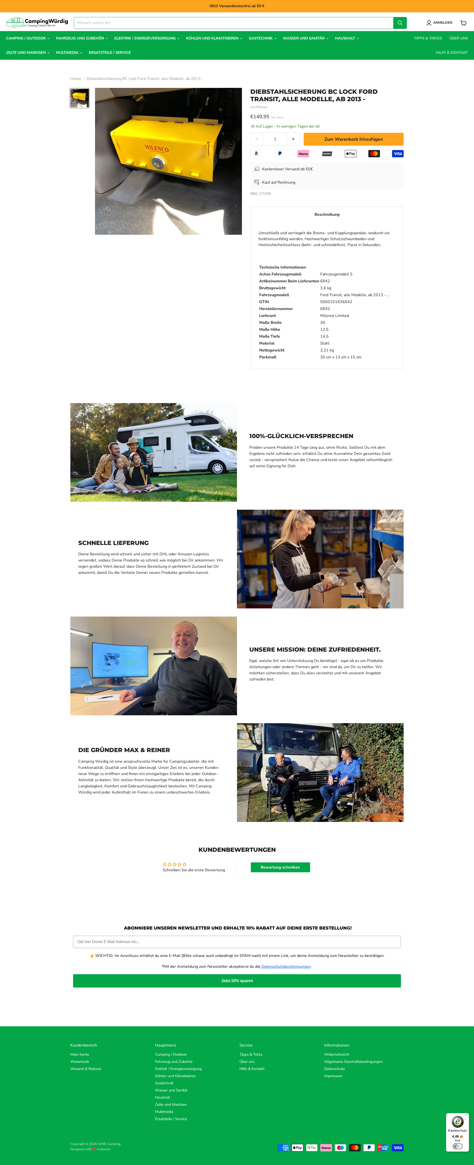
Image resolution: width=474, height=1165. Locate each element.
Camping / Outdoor (26, 38)
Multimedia (67, 52)
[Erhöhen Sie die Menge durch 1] (293, 139)
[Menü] (466, 1116)
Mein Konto (79, 1054)
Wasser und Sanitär (304, 38)
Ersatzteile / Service (110, 52)
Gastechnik (261, 38)
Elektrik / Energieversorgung (145, 38)
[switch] (458, 1146)
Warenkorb (79, 1061)
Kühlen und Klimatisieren (212, 38)
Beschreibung (327, 214)
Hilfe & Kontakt (452, 52)
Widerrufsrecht (336, 1054)
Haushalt (345, 38)
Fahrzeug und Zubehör (80, 38)
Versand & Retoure (85, 1068)
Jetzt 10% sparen (237, 981)
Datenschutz (334, 1068)
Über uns (458, 38)
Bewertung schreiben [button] (280, 867)
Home (75, 79)
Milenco (261, 107)
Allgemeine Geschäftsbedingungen (353, 1061)
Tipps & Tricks (428, 38)
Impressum (333, 1075)
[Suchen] (400, 23)
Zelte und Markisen (26, 52)
